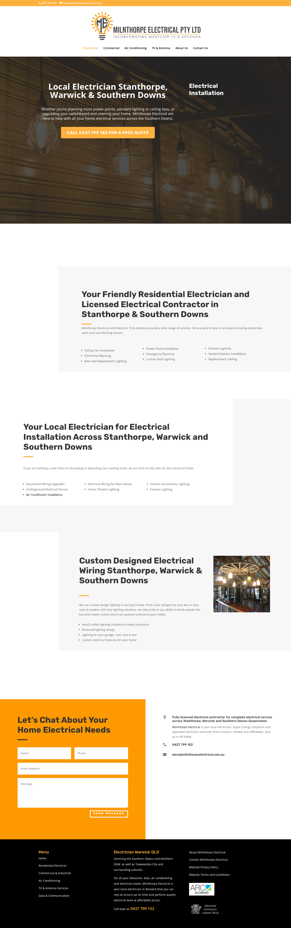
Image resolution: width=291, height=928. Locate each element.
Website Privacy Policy (203, 867)
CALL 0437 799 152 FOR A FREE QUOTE (108, 132)
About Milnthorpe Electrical (207, 852)
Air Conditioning (136, 48)
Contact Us (200, 48)
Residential (90, 48)
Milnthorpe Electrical (186, 727)
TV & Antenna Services (53, 888)
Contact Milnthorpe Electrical (208, 860)
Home (42, 858)
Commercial (111, 48)
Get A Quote (116, 664)
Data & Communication (54, 896)
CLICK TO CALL (116, 385)
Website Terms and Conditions (209, 875)
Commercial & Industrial (55, 873)
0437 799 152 (142, 908)
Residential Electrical (52, 865)
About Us (181, 48)
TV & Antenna (161, 48)
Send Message (109, 813)
